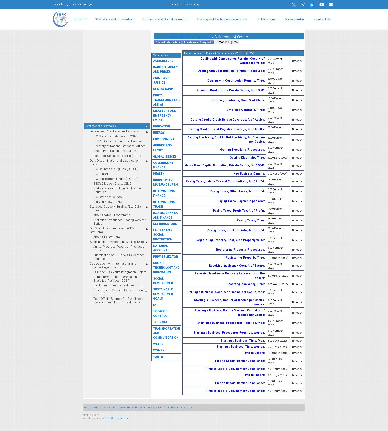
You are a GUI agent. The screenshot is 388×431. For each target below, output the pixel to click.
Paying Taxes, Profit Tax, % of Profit (238, 210)
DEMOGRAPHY (163, 89)
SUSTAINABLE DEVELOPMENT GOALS (164, 294)
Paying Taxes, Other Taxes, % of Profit (237, 191)
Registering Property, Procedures (240, 249)
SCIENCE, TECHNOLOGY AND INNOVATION (166, 267)
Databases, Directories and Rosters (114, 131)
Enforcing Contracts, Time (245, 110)
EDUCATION (161, 126)
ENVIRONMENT (163, 139)
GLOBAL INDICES (165, 156)
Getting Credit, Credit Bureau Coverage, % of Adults (227, 119)
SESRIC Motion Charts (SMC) (113, 183)
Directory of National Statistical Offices (119, 146)
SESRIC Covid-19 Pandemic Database (118, 141)
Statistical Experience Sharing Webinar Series (119, 221)
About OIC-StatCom (106, 237)
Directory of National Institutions (115, 151)
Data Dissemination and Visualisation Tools (114, 162)
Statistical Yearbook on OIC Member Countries (118, 190)
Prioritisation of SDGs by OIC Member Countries (118, 257)
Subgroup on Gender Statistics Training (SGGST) (120, 292)
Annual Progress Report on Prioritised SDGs (118, 248)
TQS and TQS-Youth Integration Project (119, 272)
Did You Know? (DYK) (107, 202)
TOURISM (160, 322)
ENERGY (158, 133)
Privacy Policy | (157, 407)
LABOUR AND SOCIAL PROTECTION (162, 234)
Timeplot (297, 61)
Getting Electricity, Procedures (242, 149)
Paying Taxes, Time (250, 220)
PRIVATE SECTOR (165, 257)
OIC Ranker (100, 174)
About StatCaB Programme (111, 215)
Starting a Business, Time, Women (240, 346)
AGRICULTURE (163, 61)
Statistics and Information (101, 126)
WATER (158, 344)
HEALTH (158, 174)
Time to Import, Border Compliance (239, 383)
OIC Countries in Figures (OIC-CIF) (115, 169)
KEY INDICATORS (165, 224)
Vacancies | (110, 407)
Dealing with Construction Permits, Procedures (231, 71)
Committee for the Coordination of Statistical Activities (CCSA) (116, 278)
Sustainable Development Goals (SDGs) (117, 242)
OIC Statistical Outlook (108, 197)
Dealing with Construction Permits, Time (235, 80)
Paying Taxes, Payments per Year (240, 201)
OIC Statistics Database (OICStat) (116, 136)
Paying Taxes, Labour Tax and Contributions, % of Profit (225, 181)
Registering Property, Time (245, 257)
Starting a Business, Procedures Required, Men (230, 323)
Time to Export (253, 353)
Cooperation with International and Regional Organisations (113, 265)
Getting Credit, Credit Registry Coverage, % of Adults (226, 129)
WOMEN (158, 350)
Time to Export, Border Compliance (239, 361)
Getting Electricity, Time (247, 157)
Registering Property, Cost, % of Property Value (230, 240)
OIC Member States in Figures (182, 36)
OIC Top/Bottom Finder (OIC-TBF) (115, 179)
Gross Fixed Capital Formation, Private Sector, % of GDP (224, 165)
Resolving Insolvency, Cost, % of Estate (236, 265)
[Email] (331, 5)
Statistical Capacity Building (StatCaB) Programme (115, 208)
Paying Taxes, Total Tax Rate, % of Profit (235, 230)
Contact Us (322, 19)
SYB (155, 305)
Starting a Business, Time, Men (242, 340)
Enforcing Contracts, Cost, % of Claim (237, 100)
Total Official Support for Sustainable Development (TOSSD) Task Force (118, 300)
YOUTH (158, 357)
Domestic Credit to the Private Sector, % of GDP (230, 90)
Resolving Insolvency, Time (245, 284)
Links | (172, 407)
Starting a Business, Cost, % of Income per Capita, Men (225, 292)
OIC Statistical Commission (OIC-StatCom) (112, 230)
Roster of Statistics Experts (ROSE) (117, 156)
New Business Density (248, 173)
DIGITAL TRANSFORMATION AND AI (166, 100)
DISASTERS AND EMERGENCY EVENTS (164, 115)
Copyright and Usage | (132, 407)
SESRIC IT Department (117, 417)
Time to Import (253, 375)
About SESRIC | (92, 407)
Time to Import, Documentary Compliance (235, 391)
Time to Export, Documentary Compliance (235, 369)
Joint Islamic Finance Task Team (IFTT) (119, 285)
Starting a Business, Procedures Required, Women (228, 332)
